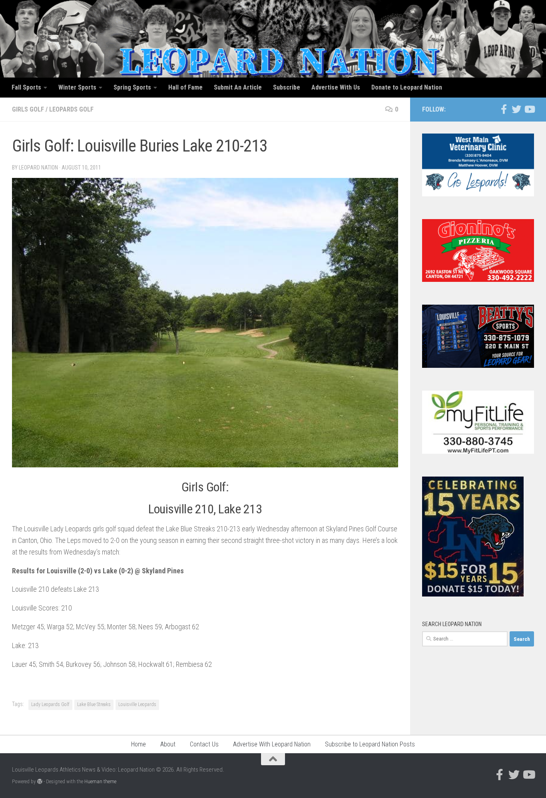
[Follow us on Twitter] (516, 109)
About (167, 744)
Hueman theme (100, 781)
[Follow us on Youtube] (529, 109)
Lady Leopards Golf (50, 704)
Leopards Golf (71, 109)
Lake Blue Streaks (94, 704)
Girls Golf (28, 109)
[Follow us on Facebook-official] (503, 109)
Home (138, 744)
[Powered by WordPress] (39, 781)
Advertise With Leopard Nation (272, 744)
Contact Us (204, 744)
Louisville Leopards (137, 704)
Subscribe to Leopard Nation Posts (370, 744)
